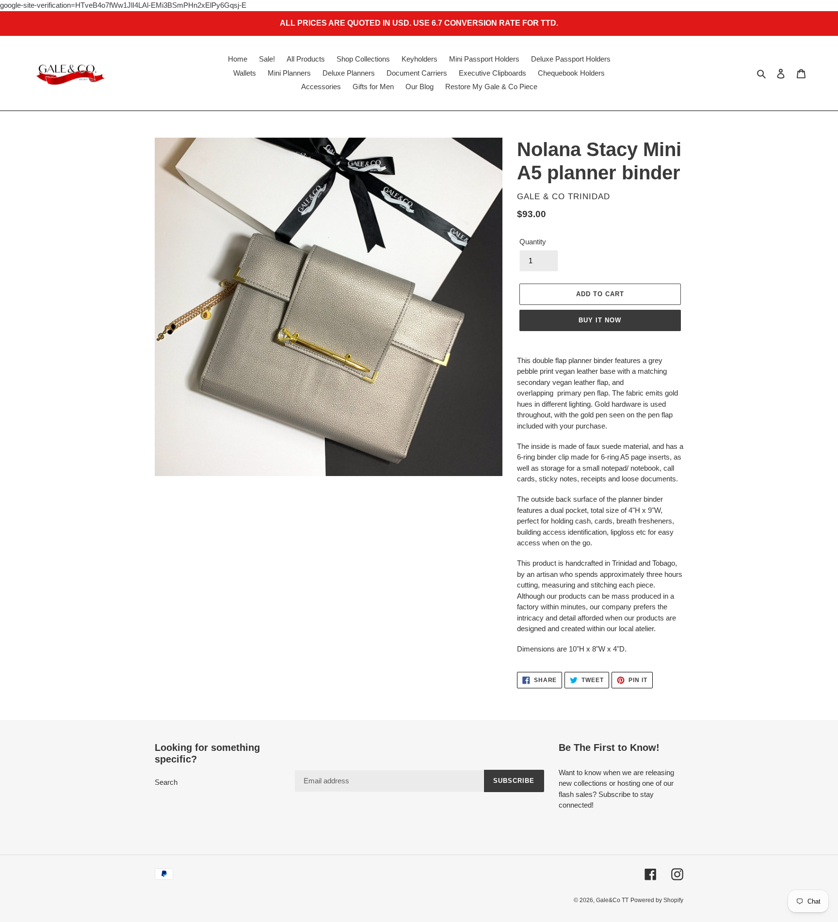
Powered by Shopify (656, 900)
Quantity (532, 242)
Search (166, 782)
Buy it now (600, 320)
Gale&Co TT (612, 900)
